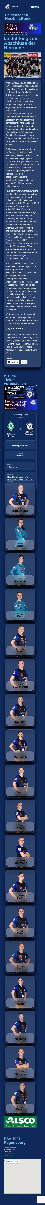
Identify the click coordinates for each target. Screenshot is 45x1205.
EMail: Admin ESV (9, 1153)
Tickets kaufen (12, 467)
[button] (25, 7)
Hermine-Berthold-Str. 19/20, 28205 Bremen (20, 479)
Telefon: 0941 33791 (10, 1155)
